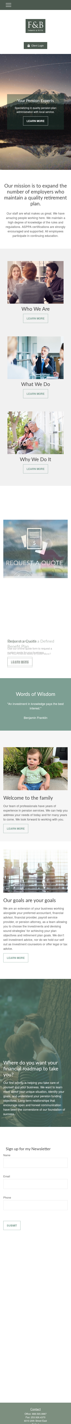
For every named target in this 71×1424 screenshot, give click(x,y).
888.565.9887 (39, 1413)
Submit (12, 1225)
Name (6, 1155)
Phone (7, 1197)
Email (6, 1176)
